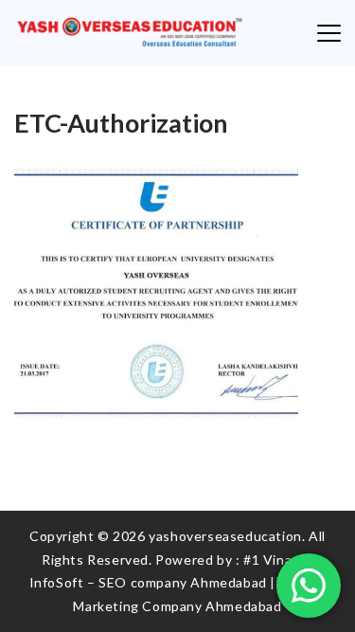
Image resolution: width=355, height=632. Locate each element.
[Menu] (329, 33)
